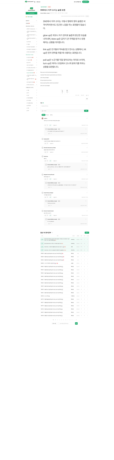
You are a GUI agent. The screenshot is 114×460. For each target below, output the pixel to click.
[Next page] (76, 320)
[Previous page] (53, 320)
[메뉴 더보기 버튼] (88, 9)
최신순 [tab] (47, 114)
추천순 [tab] (43, 114)
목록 (87, 98)
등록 (86, 110)
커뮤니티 (38, 1)
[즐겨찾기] (52, 232)
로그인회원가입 (77, 1)
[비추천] (47, 125)
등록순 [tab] (51, 114)
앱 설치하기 (85, 1)
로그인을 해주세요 (31, 13)
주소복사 (87, 16)
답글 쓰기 (55, 125)
